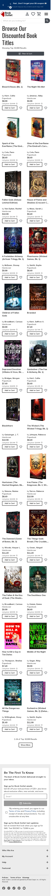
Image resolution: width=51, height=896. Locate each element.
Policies (5, 877)
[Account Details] (27, 14)
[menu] (46, 14)
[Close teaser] (10, 7)
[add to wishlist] (21, 108)
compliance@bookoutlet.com (15, 841)
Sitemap (25, 877)
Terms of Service (17, 840)
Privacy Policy (7, 840)
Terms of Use (15, 877)
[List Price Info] (17, 103)
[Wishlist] (33, 14)
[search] (47, 20)
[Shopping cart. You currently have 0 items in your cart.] (39, 14)
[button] (29, 3)
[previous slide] (3, 5)
